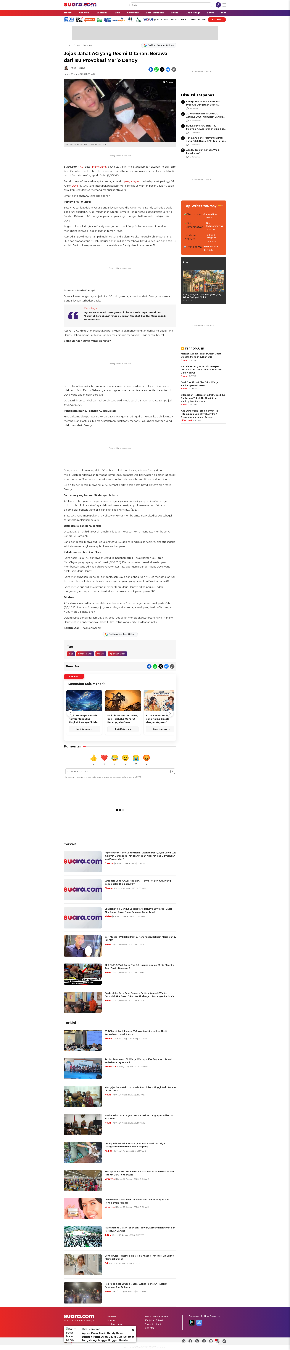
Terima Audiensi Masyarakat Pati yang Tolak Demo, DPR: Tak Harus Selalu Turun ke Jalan (205, 141)
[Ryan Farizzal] (193, 248)
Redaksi (111, 1316)
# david (101, 654)
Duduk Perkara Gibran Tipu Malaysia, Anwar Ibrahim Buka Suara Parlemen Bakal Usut (206, 128)
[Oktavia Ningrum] (194, 238)
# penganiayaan (117, 654)
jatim (192, 20)
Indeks (225, 12)
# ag (71, 654)
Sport (210, 12)
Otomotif (133, 12)
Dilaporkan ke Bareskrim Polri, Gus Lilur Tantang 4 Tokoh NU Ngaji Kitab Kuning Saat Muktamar (203, 398)
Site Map (150, 1328)
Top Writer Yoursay (200, 206)
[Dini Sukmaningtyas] (194, 226)
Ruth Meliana (78, 68)
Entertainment (155, 12)
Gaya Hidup (193, 12)
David (75, 185)
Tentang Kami (114, 1324)
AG (82, 166)
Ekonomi (102, 12)
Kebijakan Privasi (154, 1320)
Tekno (175, 12)
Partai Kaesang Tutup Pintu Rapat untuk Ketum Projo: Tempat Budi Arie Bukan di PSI (201, 369)
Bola (117, 12)
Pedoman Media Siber (157, 1316)
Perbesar (169, 82)
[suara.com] (80, 5)
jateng (202, 20)
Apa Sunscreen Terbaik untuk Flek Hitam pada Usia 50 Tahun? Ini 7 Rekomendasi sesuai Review (200, 413)
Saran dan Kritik (153, 1324)
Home (68, 12)
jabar (184, 20)
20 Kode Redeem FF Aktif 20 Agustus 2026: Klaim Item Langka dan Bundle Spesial (204, 116)
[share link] (173, 69)
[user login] (218, 5)
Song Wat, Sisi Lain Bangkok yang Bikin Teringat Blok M (202, 296)
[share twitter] (162, 69)
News (77, 45)
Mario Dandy (99, 166)
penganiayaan (132, 181)
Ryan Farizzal (211, 246)
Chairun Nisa (210, 214)
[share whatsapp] (156, 69)
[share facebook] (150, 69)
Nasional (84, 12)
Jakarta (174, 20)
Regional (216, 20)
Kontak (111, 1320)
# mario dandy (85, 654)
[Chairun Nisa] (192, 216)
